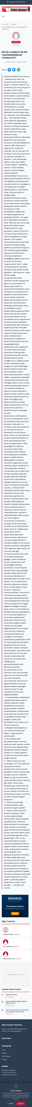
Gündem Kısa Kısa (11, 995)
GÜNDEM (4, 1053)
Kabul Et (20, 1103)
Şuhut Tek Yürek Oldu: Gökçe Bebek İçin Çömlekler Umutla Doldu (17, 1011)
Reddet (11, 1103)
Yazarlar (13, 24)
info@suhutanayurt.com (9, 1075)
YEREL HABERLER (6, 1056)
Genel (3, 1050)
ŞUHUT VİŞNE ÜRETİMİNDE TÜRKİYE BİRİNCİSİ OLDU (16, 1002)
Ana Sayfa (5, 24)
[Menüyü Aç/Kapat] (3, 17)
